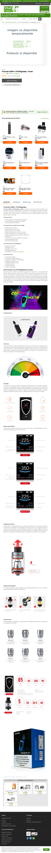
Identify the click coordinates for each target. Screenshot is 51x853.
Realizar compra (44, 11)
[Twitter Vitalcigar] (30, 838)
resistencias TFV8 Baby (18, 251)
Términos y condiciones (7, 838)
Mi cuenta (28, 818)
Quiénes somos (5, 836)
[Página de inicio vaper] (11, 9)
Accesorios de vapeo (6, 824)
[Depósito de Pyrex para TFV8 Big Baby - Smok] (25, 179)
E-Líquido (23, 19)
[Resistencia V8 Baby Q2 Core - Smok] (25, 788)
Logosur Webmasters (18, 850)
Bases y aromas (33, 19)
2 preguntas (16, 73)
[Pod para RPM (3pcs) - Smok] (9, 153)
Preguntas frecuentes (6, 832)
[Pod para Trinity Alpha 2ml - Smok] (41, 127)
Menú (39, 19)
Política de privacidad (7, 840)
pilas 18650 (8, 215)
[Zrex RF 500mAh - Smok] (9, 127)
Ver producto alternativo (12, 85)
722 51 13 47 (46, 1)
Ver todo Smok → (45, 118)
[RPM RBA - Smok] (25, 127)
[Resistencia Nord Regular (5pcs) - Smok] (41, 153)
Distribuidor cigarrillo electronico (33, 822)
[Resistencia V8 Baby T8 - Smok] (11, 800)
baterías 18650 (17, 238)
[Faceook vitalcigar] (27, 838)
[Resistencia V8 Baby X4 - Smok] (40, 788)
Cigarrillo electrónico (6, 818)
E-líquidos (4, 822)
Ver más (9, 142)
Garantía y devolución (7, 834)
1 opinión (11, 73)
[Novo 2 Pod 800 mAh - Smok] (25, 153)
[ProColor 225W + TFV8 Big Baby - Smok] (24, 44)
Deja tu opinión (16, 76)
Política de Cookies (6, 841)
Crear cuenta (46, 3)
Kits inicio (4, 820)
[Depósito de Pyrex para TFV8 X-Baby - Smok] (9, 179)
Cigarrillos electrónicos (11, 19)
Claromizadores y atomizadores (9, 825)
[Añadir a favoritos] (44, 25)
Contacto (28, 820)
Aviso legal (4, 843)
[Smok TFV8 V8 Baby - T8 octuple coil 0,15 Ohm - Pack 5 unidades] (11, 788)
